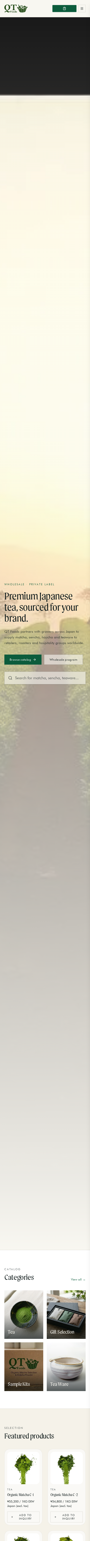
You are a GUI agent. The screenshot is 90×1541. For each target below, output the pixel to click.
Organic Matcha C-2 (64, 1494)
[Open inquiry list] (64, 8)
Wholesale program (63, 659)
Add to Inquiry (25, 1516)
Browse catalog (20, 659)
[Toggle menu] (82, 8)
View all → (78, 1279)
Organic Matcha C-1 (20, 1494)
